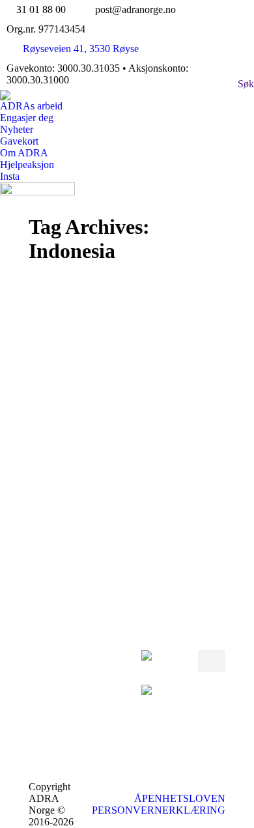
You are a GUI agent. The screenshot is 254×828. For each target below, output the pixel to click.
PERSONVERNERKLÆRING (158, 810)
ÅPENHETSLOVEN (179, 798)
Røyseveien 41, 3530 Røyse (81, 48)
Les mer (76, 559)
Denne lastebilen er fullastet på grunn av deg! (121, 425)
